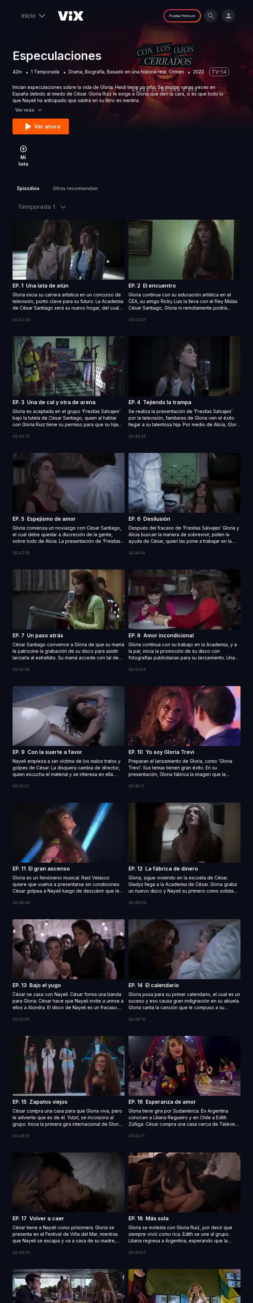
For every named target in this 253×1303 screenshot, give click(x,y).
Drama (75, 71)
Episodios (28, 188)
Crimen (176, 71)
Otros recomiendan (75, 188)
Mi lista (23, 160)
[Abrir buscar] (210, 15)
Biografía (94, 71)
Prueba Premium (182, 16)
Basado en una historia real (136, 71)
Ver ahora (47, 126)
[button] (69, 271)
